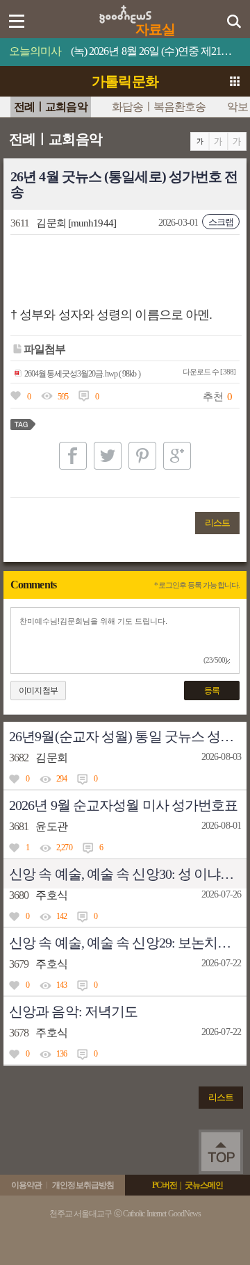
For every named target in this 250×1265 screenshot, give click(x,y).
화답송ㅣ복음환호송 (159, 107)
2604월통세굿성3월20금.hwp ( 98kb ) (82, 374)
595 (63, 397)
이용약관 (26, 1185)
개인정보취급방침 (83, 1185)
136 (61, 1054)
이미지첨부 (38, 690)
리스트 (217, 523)
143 (61, 985)
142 (61, 916)
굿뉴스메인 (204, 1185)
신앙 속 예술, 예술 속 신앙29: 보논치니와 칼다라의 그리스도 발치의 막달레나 (128, 942)
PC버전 (164, 1185)
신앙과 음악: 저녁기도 (73, 1011)
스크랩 (220, 222)
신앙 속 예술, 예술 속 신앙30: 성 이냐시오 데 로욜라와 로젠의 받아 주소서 (128, 874)
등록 (211, 690)
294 (61, 779)
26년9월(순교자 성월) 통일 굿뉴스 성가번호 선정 (128, 736)
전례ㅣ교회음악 (51, 107)
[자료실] (125, 10)
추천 (212, 396)
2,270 (64, 847)
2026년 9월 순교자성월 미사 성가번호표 (123, 805)
